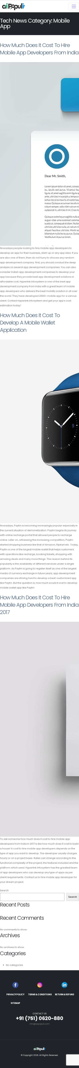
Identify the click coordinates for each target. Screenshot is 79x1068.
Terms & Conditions (40, 994)
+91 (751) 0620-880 (39, 1018)
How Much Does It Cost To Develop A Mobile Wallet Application (30, 323)
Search (4, 890)
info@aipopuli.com (40, 1023)
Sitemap (15, 1003)
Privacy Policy (15, 994)
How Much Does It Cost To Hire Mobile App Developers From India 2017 (39, 605)
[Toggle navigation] (74, 6)
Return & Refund (64, 994)
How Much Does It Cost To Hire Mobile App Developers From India (39, 49)
